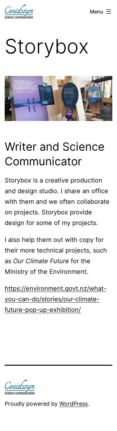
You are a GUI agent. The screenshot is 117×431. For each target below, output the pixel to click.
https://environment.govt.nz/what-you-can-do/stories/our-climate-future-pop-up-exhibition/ (55, 299)
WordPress (73, 403)
